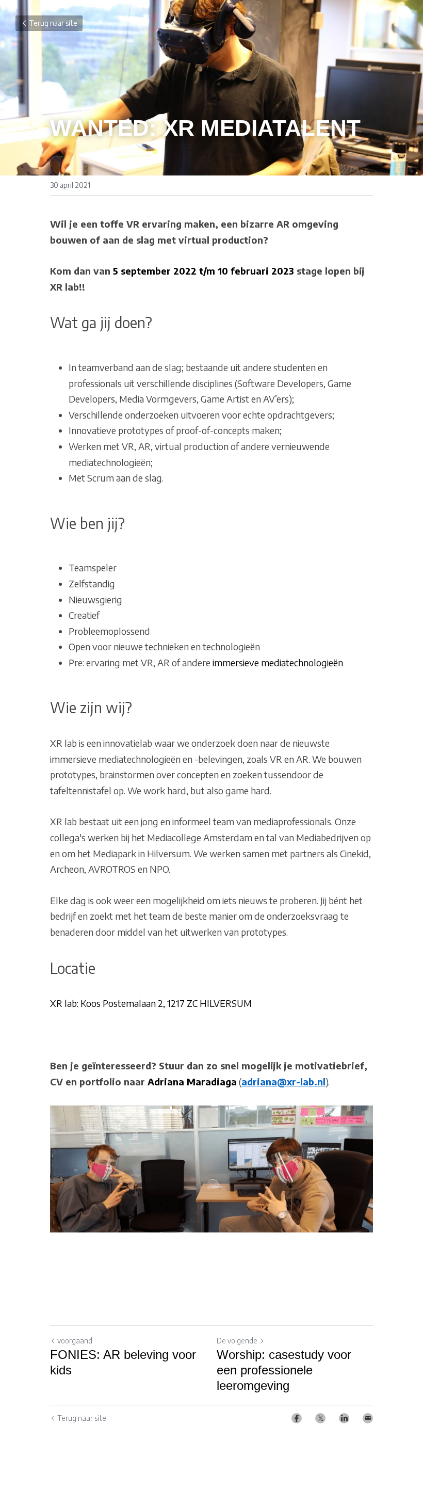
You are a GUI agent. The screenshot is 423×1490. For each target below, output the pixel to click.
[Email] (368, 1418)
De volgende (237, 1340)
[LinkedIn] (344, 1418)
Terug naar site (53, 23)
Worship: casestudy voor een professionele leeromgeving (284, 1370)
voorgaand (74, 1340)
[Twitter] (320, 1418)
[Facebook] (296, 1418)
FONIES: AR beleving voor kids (123, 1362)
